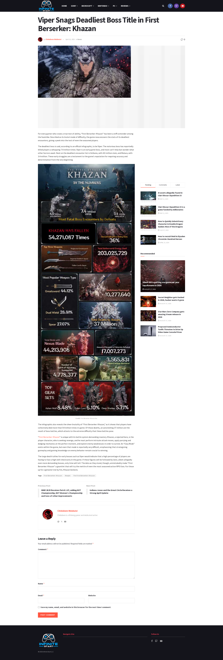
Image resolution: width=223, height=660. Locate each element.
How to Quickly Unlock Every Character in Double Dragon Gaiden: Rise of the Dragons (170, 224)
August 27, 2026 (150, 289)
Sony (73, 6)
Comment (43, 549)
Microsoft (87, 6)
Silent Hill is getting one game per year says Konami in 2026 (160, 284)
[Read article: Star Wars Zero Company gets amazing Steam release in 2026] (148, 315)
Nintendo (102, 6)
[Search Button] (163, 6)
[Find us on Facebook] (170, 6)
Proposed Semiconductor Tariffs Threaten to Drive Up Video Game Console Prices (170, 329)
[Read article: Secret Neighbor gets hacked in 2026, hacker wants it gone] (148, 301)
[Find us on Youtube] (182, 6)
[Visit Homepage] (46, 6)
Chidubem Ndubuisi (53, 39)
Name (41, 583)
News (79, 39)
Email (41, 595)
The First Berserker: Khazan (84, 476)
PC (114, 6)
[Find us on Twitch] (176, 6)
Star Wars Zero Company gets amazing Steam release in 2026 (171, 314)
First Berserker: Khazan (49, 437)
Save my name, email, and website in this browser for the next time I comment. (76, 607)
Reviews (124, 6)
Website (92, 595)
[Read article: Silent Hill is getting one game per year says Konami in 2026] (163, 276)
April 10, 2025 (70, 39)
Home (64, 6)
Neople (67, 476)
